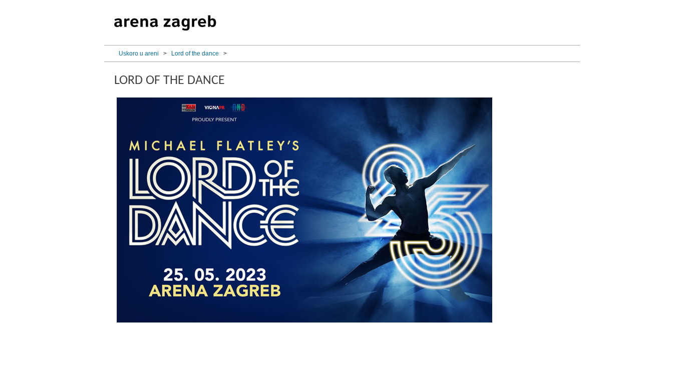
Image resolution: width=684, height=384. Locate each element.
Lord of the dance (195, 53)
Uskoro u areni (139, 53)
